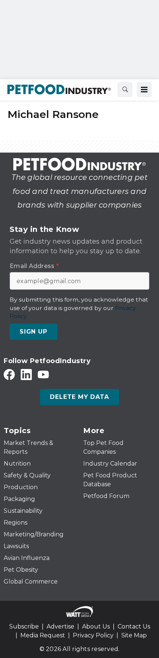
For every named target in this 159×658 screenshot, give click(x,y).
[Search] (125, 89)
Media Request (42, 635)
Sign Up (33, 331)
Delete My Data (79, 396)
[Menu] (144, 89)
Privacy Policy (93, 635)
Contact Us (134, 626)
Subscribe (24, 626)
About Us (96, 626)
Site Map (134, 635)
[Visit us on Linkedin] (26, 374)
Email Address (34, 266)
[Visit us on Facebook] (9, 374)
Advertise (60, 626)
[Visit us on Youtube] (43, 374)
